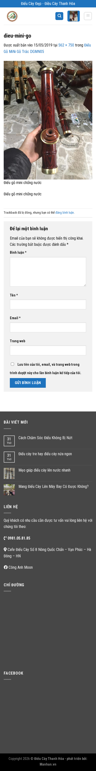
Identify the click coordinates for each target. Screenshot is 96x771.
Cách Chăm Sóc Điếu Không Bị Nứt (45, 437)
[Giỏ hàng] (73, 16)
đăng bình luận (64, 212)
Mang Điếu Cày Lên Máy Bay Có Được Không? (53, 486)
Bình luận (18, 252)
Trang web (17, 341)
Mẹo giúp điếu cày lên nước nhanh (44, 470)
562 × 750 (66, 45)
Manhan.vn (48, 764)
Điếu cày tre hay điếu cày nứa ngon (45, 454)
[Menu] (88, 16)
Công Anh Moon (21, 567)
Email (15, 318)
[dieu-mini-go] (48, 119)
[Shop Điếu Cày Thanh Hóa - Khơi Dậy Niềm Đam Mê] (16, 16)
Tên (14, 295)
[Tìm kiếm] (59, 16)
